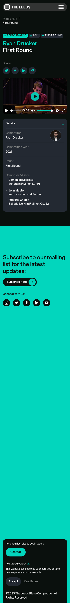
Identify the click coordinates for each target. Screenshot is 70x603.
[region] (35, 165)
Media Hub (10, 19)
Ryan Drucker (20, 44)
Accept (13, 581)
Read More (31, 581)
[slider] (15, 110)
